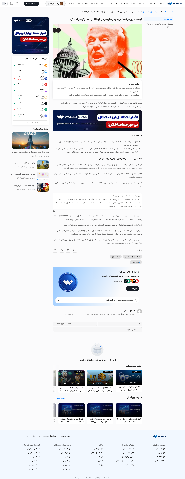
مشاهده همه (62, 398)
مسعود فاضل (129, 310)
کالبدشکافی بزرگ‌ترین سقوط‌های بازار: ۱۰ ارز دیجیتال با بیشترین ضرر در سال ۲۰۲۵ (71, 389)
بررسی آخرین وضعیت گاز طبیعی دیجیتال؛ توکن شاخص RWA (129, 420)
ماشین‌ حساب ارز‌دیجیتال (125, 461)
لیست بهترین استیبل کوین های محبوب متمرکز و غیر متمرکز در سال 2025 (100, 389)
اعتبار (96, 3)
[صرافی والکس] (175, 3)
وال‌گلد (100, 465)
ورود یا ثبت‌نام (31, 3)
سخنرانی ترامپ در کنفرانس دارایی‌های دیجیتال (159, 25)
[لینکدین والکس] (28, 436)
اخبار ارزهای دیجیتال (151, 11)
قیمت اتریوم (35, 461)
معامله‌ (144, 3)
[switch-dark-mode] (5, 3)
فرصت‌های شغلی (97, 452)
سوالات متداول (160, 461)
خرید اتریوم (67, 461)
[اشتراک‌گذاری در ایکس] (68, 250)
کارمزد (101, 456)
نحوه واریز (162, 452)
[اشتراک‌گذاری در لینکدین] (74, 250)
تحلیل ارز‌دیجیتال (128, 456)
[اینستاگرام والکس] (39, 436)
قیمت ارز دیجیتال (110, 3)
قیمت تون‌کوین (34, 465)
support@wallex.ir (50, 436)
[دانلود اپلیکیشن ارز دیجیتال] (11, 3)
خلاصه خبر (168, 19)
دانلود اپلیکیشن (129, 452)
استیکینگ (84, 3)
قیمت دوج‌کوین (34, 469)
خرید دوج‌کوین (66, 469)
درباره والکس (98, 448)
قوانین (100, 461)
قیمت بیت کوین (34, 452)
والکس (161, 3)
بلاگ (154, 3)
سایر (73, 3)
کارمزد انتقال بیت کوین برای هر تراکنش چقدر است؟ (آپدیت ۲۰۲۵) (129, 389)
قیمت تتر (36, 456)
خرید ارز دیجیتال (129, 3)
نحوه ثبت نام (161, 448)
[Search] (17, 3)
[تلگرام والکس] (34, 436)
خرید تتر (69, 456)
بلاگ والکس (168, 11)
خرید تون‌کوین (66, 465)
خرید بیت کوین (66, 452)
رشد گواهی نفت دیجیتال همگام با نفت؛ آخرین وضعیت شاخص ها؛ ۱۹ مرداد (100, 420)
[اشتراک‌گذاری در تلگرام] (61, 250)
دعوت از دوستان (129, 448)
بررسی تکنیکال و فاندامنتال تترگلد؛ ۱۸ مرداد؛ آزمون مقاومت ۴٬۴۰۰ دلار (71, 420)
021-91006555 (65, 436)
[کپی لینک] (55, 250)
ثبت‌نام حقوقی (129, 465)
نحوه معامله (161, 456)
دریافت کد (132, 288)
